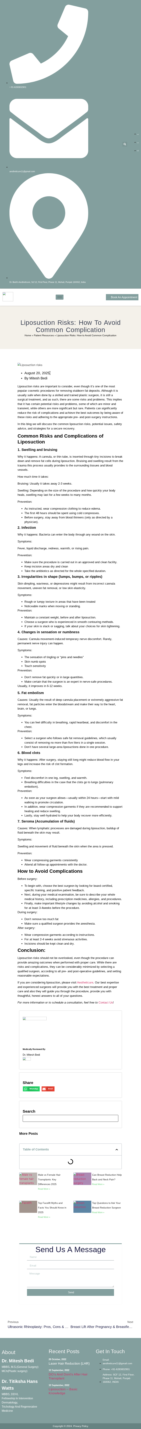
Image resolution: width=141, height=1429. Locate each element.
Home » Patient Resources (39, 335)
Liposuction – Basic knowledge (63, 1391)
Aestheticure (84, 982)
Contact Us (105, 1002)
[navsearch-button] (70, 1118)
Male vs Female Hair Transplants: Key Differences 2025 (49, 1179)
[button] (124, 144)
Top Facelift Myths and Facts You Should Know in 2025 (52, 1208)
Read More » (44, 1189)
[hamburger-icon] (59, 297)
